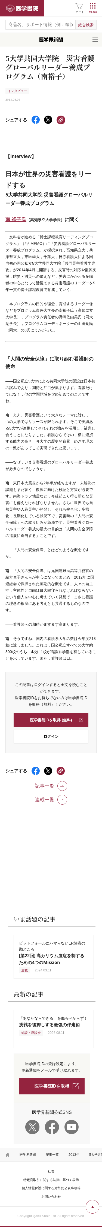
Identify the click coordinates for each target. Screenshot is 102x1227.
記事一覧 (52, 1155)
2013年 (74, 1155)
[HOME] (7, 1155)
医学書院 (22, 8)
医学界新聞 (28, 1155)
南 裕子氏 (15, 219)
